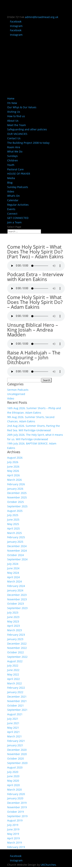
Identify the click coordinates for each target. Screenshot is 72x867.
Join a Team (14, 222)
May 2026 (13, 471)
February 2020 (16, 794)
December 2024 (17, 546)
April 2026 (13, 475)
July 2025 (12, 515)
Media (11, 178)
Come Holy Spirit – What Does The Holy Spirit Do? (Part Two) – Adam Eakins (35, 251)
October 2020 (15, 758)
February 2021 (16, 741)
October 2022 (15, 652)
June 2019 (13, 829)
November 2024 (17, 550)
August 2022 (15, 661)
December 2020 (17, 750)
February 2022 (16, 687)
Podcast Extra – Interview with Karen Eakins (35, 276)
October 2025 (15, 502)
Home (10, 98)
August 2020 (15, 767)
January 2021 (15, 745)
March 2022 (14, 683)
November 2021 (17, 701)
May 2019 (13, 834)
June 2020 (13, 776)
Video (10, 191)
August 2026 (15, 457)
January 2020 (15, 798)
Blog (10, 182)
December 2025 (17, 493)
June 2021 (13, 723)
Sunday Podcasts (17, 187)
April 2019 (13, 838)
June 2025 (13, 519)
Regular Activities (18, 204)
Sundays (12, 156)
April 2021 (13, 732)
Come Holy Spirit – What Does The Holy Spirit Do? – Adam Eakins (35, 302)
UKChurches (48, 864)
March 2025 (14, 533)
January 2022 (15, 692)
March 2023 (14, 630)
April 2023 (13, 625)
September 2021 (17, 710)
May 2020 (13, 780)
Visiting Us (13, 111)
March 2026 (14, 479)
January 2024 (15, 590)
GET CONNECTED (17, 218)
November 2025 (17, 497)
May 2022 (13, 674)
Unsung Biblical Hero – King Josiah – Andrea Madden (32, 330)
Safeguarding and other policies (27, 129)
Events (11, 209)
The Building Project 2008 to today (28, 142)
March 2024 (14, 581)
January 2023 (15, 639)
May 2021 (13, 727)
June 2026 (13, 466)
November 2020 (17, 754)
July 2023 (12, 612)
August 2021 (15, 714)
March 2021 (14, 736)
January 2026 (15, 488)
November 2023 (17, 599)
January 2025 (15, 541)
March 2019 (14, 842)
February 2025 (16, 537)
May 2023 (13, 621)
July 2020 (12, 772)
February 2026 (16, 484)
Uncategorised (16, 394)
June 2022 (13, 670)
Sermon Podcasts (17, 389)
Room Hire (13, 147)
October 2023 (15, 603)
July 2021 (12, 718)
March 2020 (14, 789)
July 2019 (12, 825)
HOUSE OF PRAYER (18, 173)
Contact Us (13, 138)
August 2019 (15, 820)
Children (12, 160)
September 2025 (17, 506)
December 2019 (17, 803)
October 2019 (15, 811)
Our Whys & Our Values (21, 107)
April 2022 (13, 679)
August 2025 (15, 511)
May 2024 (13, 572)
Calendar (12, 200)
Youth (10, 165)
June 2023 (13, 617)
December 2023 (17, 595)
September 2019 (17, 816)
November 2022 (17, 648)
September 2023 (17, 608)
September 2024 (17, 559)
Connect (12, 213)
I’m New (12, 103)
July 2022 (12, 665)
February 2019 (16, 847)
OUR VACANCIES (17, 134)
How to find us (16, 116)
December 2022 (17, 643)
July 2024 (12, 564)
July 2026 (12, 462)
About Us (12, 120)
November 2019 (17, 807)
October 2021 (15, 705)
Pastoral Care (15, 169)
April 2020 (13, 785)
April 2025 (13, 528)
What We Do (14, 151)
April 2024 (13, 577)
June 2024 (13, 568)
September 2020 (17, 763)
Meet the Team (16, 125)
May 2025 (13, 524)
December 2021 (17, 696)
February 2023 (16, 634)
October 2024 (15, 555)
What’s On (13, 196)
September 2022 (17, 657)
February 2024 (16, 586)
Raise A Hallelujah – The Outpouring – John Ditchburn (33, 357)
